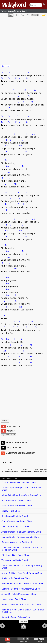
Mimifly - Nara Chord (10, 511)
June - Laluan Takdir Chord (14, 599)
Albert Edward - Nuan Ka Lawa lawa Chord (21, 604)
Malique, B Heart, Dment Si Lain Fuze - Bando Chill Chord (22, 611)
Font (22, 15)
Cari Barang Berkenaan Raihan (20, 453)
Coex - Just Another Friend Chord (16, 521)
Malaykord (13, 4)
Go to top (5, 421)
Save (11, 15)
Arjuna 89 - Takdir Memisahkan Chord (18, 594)
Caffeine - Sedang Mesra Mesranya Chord (20, 589)
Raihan (5, 66)
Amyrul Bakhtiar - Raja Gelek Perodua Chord (22, 573)
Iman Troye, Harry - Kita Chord (15, 526)
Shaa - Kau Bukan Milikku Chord (16, 506)
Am (2, 72)
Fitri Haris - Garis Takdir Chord (15, 555)
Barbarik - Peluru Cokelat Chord (16, 617)
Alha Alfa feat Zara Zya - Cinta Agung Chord (21, 495)
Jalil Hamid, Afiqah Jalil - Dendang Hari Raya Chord (22, 566)
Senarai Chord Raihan (16, 442)
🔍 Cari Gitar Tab (8, 435)
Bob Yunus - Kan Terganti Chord (16, 500)
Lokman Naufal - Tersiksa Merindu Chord (20, 537)
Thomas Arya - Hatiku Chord (14, 560)
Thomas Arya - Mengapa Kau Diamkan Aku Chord (21, 489)
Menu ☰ (35, 15)
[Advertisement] (23, 40)
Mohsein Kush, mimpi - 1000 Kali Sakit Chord (22, 583)
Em (8, 72)
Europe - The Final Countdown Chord (18, 482)
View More (23, 621)
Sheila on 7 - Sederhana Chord (15, 578)
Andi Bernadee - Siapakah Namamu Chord (21, 532)
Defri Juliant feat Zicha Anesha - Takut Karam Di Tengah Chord (22, 548)
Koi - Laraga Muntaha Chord (14, 516)
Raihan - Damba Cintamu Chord (14, 11)
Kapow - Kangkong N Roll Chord (16, 542)
